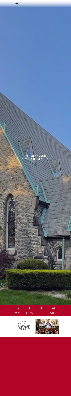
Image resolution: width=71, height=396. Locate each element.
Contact (57, 6)
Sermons (34, 6)
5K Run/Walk (50, 6)
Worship (30, 6)
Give (54, 6)
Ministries (45, 6)
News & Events (39, 6)
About (26, 6)
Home (23, 6)
